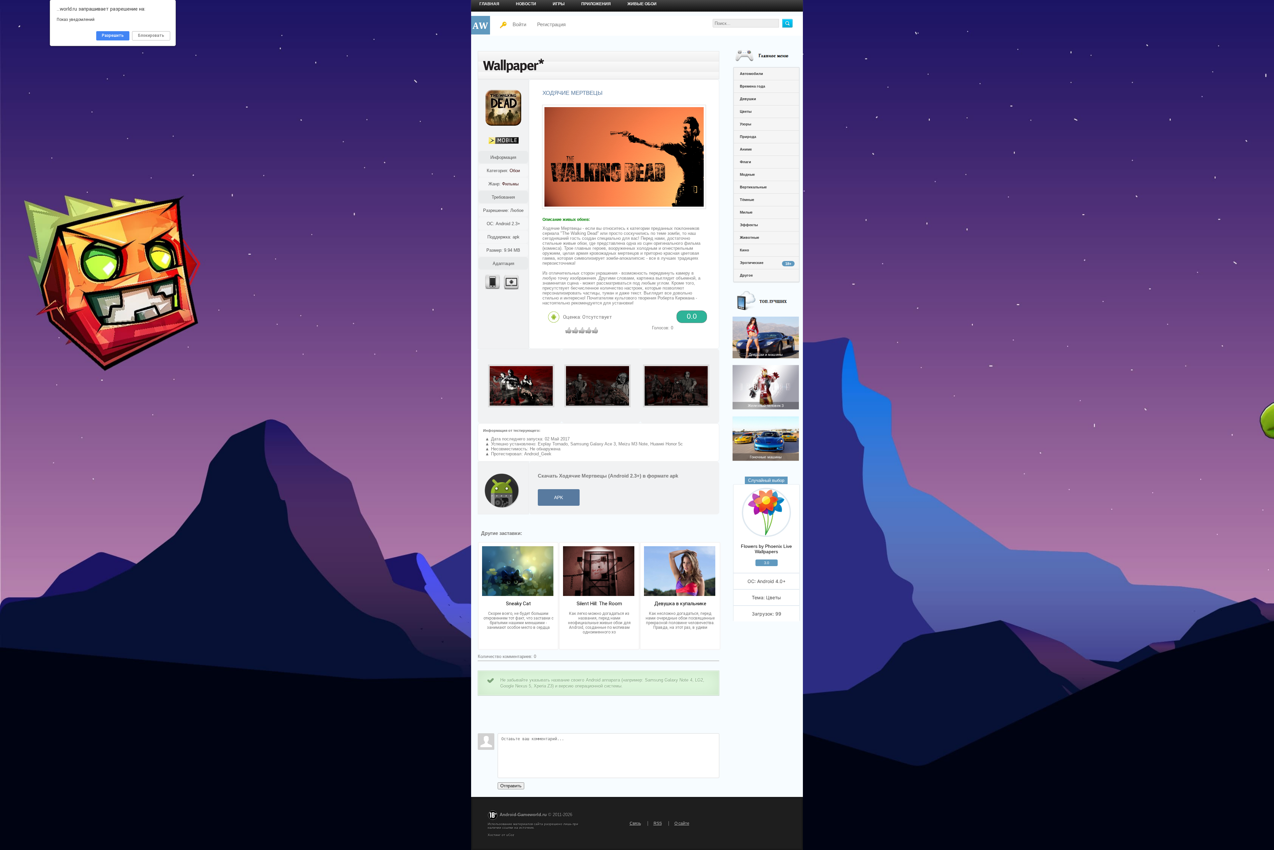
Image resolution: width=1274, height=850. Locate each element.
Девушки (748, 99)
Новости (526, 4)
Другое (746, 275)
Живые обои (642, 4)
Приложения (596, 4)
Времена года (752, 86)
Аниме (746, 149)
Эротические (765, 263)
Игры (559, 4)
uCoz (510, 835)
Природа (748, 137)
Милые (746, 212)
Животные (749, 237)
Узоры (745, 124)
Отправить (511, 785)
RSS (658, 823)
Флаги (745, 162)
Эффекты (749, 225)
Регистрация (551, 24)
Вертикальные (753, 187)
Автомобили (751, 74)
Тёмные (747, 200)
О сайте (681, 823)
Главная (489, 4)
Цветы (745, 111)
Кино (744, 250)
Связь (635, 823)
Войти (519, 24)
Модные (747, 174)
